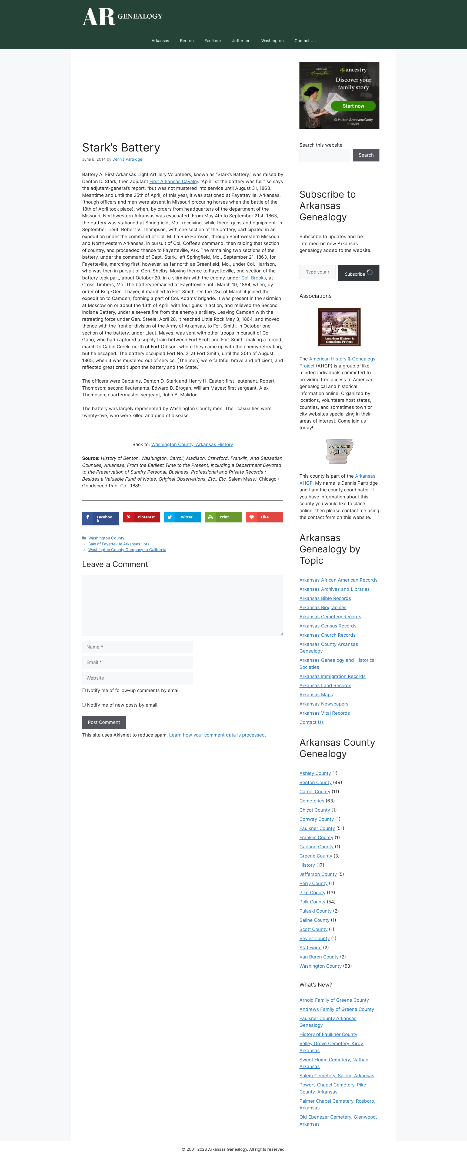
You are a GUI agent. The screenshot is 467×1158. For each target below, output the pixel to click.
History (307, 865)
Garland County (316, 846)
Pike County (312, 892)
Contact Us (305, 40)
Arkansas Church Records (327, 635)
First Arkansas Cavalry (173, 181)
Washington (272, 40)
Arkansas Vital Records (324, 713)
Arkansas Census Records (327, 626)
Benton (187, 40)
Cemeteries (311, 800)
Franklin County (316, 837)
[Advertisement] (182, 100)
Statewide (310, 947)
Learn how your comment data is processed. (217, 735)
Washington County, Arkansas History (192, 444)
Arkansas (160, 40)
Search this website (320, 145)
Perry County (313, 883)
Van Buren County (319, 957)
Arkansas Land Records (325, 685)
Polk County (312, 901)
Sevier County (314, 938)
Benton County (315, 782)
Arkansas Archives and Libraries (334, 589)
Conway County (316, 819)
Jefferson (241, 40)
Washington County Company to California (127, 549)
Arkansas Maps (316, 694)
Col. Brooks (253, 278)
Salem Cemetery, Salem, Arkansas (336, 1075)
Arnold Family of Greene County (334, 1000)
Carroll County (314, 791)
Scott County (313, 929)
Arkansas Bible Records (325, 598)
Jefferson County (318, 874)
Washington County (106, 538)
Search (366, 155)
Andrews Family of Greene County (336, 1009)
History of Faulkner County (328, 1034)
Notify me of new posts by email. (123, 705)
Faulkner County (317, 828)
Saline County (314, 920)
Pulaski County (315, 911)
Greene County (315, 856)
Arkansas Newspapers (323, 704)
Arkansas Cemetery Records (330, 616)
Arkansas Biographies (322, 607)
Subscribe (355, 274)
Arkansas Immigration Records (332, 676)
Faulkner (213, 40)
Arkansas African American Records (338, 580)
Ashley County (315, 773)
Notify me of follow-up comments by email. (134, 690)
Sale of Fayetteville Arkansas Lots (118, 544)
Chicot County (314, 810)
